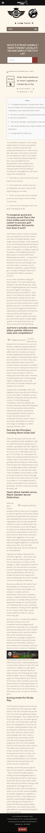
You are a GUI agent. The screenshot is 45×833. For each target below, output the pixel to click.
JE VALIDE (22, 829)
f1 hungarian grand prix (18, 287)
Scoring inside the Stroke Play (20, 133)
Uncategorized (22, 92)
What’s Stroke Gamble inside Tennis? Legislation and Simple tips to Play (27, 80)
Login (19, 23)
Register (27, 23)
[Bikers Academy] (22, 13)
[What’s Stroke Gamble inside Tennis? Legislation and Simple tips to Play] (22, 71)
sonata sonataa (24, 89)
